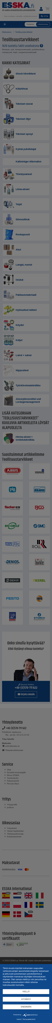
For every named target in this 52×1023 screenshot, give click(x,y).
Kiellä (26, 991)
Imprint (19, 1019)
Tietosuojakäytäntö (29, 1019)
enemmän (26, 1006)
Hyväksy (26, 999)
